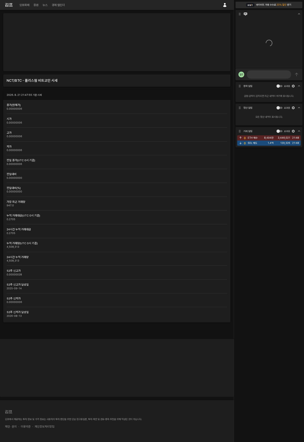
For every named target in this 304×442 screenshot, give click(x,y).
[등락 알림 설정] (293, 86)
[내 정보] (225, 5)
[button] (269, 5)
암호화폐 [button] (24, 5)
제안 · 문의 (11, 426)
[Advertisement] (116, 42)
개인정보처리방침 (44, 426)
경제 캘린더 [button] (58, 5)
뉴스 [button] (45, 5)
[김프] (9, 5)
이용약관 (26, 426)
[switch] (278, 86)
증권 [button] (36, 5)
